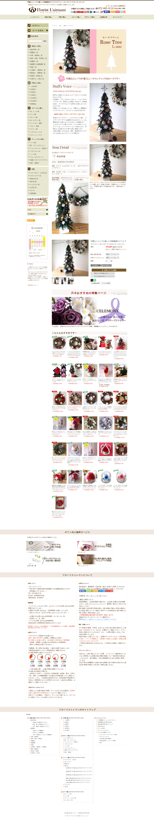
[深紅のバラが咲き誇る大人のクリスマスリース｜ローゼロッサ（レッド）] (60, 404)
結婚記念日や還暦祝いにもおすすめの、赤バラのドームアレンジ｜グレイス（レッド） (89, 487)
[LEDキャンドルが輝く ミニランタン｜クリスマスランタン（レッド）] (90, 376)
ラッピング (81, 552)
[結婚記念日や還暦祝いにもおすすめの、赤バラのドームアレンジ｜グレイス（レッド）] (90, 483)
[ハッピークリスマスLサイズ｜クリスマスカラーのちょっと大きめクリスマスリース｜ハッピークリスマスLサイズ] (75, 349)
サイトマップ (117, 17)
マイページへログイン (103, 730)
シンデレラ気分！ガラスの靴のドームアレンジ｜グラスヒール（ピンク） (120, 487)
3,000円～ (33, 89)
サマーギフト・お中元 (70, 759)
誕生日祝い (34, 720)
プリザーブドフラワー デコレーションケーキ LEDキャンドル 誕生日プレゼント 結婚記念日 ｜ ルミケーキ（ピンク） (73, 460)
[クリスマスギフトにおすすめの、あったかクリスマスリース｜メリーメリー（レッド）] (121, 404)
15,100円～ (67, 730)
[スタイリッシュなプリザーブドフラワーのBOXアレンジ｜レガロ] (60, 376)
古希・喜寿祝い (35, 736)
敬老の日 (66, 763)
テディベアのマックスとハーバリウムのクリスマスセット (105, 352)
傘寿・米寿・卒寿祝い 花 (38, 58)
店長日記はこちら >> (33, 285)
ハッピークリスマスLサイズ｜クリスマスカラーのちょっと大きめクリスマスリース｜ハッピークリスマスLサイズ (74, 353)
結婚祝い (33, 740)
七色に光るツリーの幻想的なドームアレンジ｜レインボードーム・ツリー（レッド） (74, 433)
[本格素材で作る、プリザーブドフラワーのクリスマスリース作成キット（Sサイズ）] (90, 349)
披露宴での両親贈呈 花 (37, 64)
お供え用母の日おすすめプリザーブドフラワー (78, 782)
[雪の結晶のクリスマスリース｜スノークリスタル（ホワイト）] (106, 429)
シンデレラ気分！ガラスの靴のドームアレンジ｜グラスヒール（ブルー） (105, 487)
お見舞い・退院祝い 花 (37, 70)
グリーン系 (34, 129)
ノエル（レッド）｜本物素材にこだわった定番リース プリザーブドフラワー (105, 408)
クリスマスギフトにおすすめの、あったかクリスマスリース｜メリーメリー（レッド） (120, 408)
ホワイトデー (67, 761)
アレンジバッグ (83, 565)
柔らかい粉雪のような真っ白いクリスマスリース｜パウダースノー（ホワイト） (89, 433)
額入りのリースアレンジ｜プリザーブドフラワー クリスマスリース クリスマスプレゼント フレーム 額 (58, 513)
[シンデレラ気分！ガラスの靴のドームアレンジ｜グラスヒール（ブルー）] (106, 483)
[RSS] (31, 220)
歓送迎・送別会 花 (36, 76)
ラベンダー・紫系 (36, 123)
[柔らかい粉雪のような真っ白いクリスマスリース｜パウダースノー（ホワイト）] (90, 429)
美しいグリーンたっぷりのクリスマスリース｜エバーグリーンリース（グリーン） (58, 459)
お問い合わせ (101, 726)
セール (32, 190)
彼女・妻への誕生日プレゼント (41, 724)
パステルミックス (36, 132)
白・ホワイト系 (35, 120)
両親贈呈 (33, 742)
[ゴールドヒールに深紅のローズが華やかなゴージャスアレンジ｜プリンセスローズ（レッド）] (106, 376)
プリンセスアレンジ (36, 157)
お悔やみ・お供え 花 (37, 79)
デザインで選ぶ (90, 17)
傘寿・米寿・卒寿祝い (36, 738)
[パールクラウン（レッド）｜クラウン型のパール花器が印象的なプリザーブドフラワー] (106, 455)
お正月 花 (33, 187)
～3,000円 (33, 86)
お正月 (66, 786)
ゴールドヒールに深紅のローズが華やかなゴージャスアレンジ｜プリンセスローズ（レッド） (105, 381)
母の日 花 (33, 181)
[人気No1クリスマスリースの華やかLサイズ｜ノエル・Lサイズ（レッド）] (90, 404)
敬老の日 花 (34, 179)
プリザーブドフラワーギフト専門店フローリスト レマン (77, 816)
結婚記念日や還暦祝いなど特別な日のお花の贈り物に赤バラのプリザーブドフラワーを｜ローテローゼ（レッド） (58, 487)
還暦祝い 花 (34, 52)
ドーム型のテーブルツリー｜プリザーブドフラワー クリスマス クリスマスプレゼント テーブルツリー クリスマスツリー (120, 354)
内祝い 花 (33, 67)
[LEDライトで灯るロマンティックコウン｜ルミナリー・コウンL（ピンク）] (90, 455)
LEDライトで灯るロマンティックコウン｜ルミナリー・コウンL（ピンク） (89, 459)
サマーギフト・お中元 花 (38, 173)
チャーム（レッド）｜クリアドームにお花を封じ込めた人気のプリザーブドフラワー (74, 487)
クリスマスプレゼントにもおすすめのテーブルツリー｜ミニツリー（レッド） (74, 380)
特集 (60, 25)
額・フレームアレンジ (37, 145)
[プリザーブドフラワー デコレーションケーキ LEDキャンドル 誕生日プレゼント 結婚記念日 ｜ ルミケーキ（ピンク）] (75, 455)
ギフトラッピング (104, 736)
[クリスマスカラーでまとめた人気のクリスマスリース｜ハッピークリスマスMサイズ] (60, 349)
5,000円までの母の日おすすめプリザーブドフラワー (79, 768)
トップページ (34, 17)
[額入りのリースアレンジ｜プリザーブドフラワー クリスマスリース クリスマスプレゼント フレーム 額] (60, 509)
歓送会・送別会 (35, 751)
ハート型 (33, 154)
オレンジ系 (34, 117)
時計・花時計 (34, 163)
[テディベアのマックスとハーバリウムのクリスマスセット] (106, 349)
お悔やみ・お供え (35, 753)
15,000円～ (34, 101)
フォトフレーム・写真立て (39, 148)
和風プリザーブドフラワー (39, 160)
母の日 (66, 766)
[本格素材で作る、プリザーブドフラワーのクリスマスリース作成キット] (121, 376)
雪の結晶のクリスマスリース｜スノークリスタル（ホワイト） (105, 433)
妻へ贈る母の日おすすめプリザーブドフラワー (78, 780)
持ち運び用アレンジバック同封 (108, 740)
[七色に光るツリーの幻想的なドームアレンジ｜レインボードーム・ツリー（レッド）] (75, 429)
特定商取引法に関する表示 (105, 722)
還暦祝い (33, 728)
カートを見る (38, 30)
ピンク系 (33, 114)
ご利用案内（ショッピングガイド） (107, 720)
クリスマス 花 (34, 184)
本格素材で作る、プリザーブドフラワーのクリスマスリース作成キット (120, 380)
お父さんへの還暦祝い (38, 732)
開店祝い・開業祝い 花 (37, 73)
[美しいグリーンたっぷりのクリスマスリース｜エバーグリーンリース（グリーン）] (60, 455)
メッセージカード (33, 552)
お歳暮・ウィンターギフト (68, 25)
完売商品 (33, 104)
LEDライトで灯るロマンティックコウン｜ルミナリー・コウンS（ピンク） (58, 433)
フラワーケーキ (35, 151)
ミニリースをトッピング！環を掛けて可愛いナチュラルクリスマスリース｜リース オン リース (120, 459)
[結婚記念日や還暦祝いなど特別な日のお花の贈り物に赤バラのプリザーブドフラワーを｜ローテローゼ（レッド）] (60, 483)
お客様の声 (103, 17)
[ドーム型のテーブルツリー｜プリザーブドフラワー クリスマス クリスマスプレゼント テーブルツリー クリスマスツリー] (121, 349)
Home (28, 714)
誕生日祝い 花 (34, 49)
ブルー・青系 (34, 126)
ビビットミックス (36, 135)
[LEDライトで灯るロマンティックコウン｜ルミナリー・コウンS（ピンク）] (60, 429)
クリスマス (67, 784)
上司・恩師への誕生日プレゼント (41, 726)
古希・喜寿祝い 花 (36, 55)
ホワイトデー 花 (35, 176)
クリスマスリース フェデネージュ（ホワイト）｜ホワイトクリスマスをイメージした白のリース (120, 433)
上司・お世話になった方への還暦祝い (42, 734)
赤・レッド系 (34, 111)
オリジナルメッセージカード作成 (108, 734)
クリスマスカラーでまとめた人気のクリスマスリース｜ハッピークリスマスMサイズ (58, 353)
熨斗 (101, 742)
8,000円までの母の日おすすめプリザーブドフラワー (79, 771)
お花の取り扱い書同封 (105, 738)
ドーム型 (33, 142)
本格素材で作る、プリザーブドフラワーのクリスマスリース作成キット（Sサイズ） (89, 353)
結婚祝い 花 (34, 61)
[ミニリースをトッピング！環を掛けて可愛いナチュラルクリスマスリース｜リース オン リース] (121, 455)
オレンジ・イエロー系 (70, 798)
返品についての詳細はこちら (101, 273)
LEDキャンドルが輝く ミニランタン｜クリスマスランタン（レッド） (89, 380)
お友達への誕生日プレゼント (40, 722)
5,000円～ (33, 92)
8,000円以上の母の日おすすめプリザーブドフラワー (79, 775)
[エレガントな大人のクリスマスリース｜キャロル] (75, 404)
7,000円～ (33, 95)
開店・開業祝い (35, 749)
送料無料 (33, 193)
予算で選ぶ (62, 17)
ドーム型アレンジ (69, 738)
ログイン (36, 25)
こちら (94, 596)
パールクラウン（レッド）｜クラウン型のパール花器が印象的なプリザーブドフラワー (105, 459)
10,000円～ (34, 98)
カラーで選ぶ (76, 17)
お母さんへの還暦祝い (38, 730)
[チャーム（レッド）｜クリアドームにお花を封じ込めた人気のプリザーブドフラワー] (75, 483)
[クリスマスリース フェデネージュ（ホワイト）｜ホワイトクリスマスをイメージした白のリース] (121, 429)
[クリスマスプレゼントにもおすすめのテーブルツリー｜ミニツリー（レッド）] (75, 376)
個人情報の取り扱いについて (105, 724)
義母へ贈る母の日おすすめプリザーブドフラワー (79, 778)
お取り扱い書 (31, 565)
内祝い (32, 745)
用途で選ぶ (48, 17)
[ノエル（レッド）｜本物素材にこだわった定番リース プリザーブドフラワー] (106, 404)
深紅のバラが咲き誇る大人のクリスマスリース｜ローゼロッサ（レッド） (58, 408)
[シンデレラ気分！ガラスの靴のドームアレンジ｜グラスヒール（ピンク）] (121, 483)
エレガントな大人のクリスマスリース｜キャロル (74, 407)
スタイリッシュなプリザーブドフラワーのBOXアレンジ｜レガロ (58, 380)
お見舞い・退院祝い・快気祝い (39, 747)
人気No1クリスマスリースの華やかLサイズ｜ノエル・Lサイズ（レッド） (89, 408)
